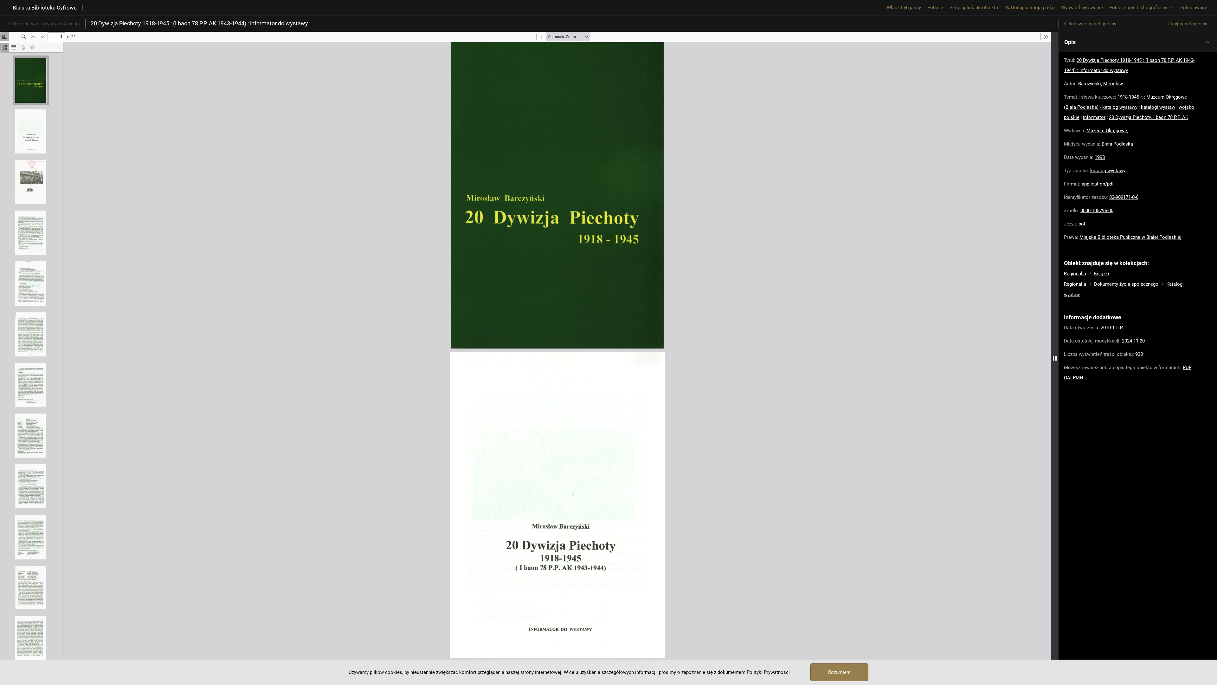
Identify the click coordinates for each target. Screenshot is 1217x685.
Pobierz (935, 7)
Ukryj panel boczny (1187, 24)
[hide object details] (1055, 358)
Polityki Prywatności (768, 672)
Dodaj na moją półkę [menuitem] (1033, 7)
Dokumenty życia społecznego (1126, 284)
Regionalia (1075, 274)
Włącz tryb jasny (904, 7)
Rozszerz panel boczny (1092, 24)
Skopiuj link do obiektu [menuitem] (974, 7)
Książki (1101, 274)
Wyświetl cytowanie (1082, 7)
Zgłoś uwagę (1193, 7)
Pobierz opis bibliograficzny (1138, 7)
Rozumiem (839, 672)
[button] (1138, 42)
